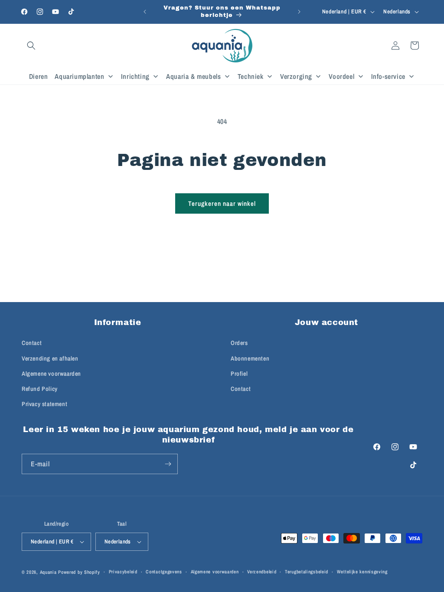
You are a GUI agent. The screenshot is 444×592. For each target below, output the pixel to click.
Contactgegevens (164, 572)
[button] (31, 45)
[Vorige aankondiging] (144, 11)
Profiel (239, 373)
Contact (32, 343)
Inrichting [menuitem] (135, 76)
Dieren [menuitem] (38, 76)
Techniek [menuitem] (251, 76)
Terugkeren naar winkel (222, 203)
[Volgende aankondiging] (299, 11)
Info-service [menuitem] (388, 76)
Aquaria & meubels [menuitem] (193, 76)
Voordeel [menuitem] (341, 76)
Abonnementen (250, 358)
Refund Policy (40, 389)
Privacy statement (44, 404)
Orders (239, 343)
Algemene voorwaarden (51, 373)
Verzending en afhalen (50, 358)
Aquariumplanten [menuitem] (79, 76)
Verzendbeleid (261, 572)
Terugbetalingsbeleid (306, 572)
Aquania (48, 572)
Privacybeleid (123, 572)
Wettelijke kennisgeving (362, 572)
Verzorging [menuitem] (296, 76)
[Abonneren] (167, 464)
